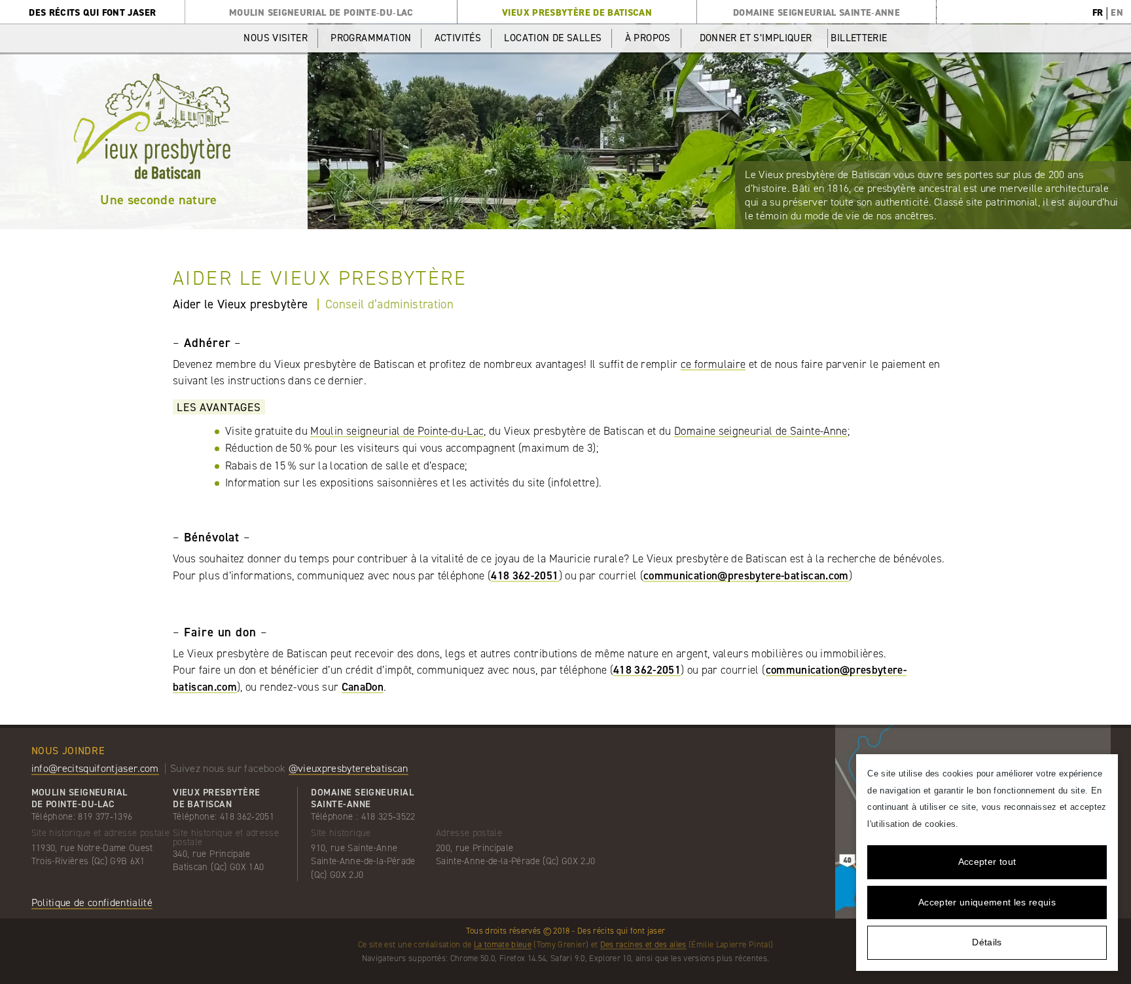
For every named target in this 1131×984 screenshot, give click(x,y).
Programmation (371, 38)
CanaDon (363, 687)
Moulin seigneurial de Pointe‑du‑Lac (321, 12)
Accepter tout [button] (987, 861)
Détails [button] (986, 942)
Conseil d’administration (389, 304)
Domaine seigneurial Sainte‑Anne (816, 12)
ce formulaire (713, 364)
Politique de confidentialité (92, 902)
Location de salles (552, 38)
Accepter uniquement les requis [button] (987, 902)
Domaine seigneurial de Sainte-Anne (761, 431)
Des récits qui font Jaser (92, 12)
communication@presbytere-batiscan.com (746, 575)
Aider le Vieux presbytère (240, 304)
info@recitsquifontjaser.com (95, 768)
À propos (648, 38)
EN (1117, 12)
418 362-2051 (524, 575)
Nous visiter (275, 38)
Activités (458, 38)
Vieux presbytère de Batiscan (577, 12)
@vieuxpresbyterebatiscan (348, 768)
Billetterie (859, 38)
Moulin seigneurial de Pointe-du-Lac (397, 431)
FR (1098, 12)
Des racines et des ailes (643, 944)
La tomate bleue (502, 944)
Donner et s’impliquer (756, 38)
